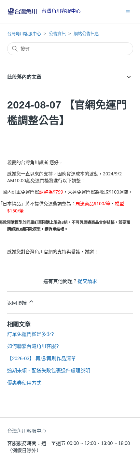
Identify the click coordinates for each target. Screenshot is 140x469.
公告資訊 (57, 33)
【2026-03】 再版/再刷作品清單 (41, 358)
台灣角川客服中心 (24, 33)
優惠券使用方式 (24, 383)
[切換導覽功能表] (128, 11)
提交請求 (87, 281)
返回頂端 (17, 303)
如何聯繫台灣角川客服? (33, 346)
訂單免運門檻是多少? (30, 334)
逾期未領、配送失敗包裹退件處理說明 (48, 370)
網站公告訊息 (86, 33)
